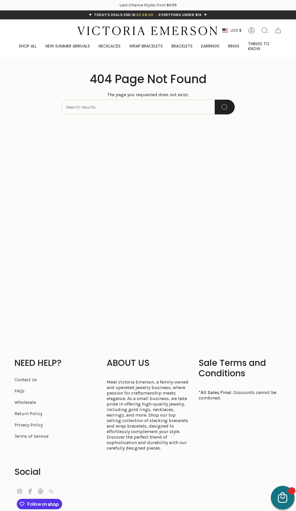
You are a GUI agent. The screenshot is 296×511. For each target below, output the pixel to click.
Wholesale (25, 402)
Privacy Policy (28, 425)
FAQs (19, 391)
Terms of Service (31, 436)
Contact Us (25, 379)
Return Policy (28, 413)
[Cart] (278, 30)
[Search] (225, 107)
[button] (263, 46)
